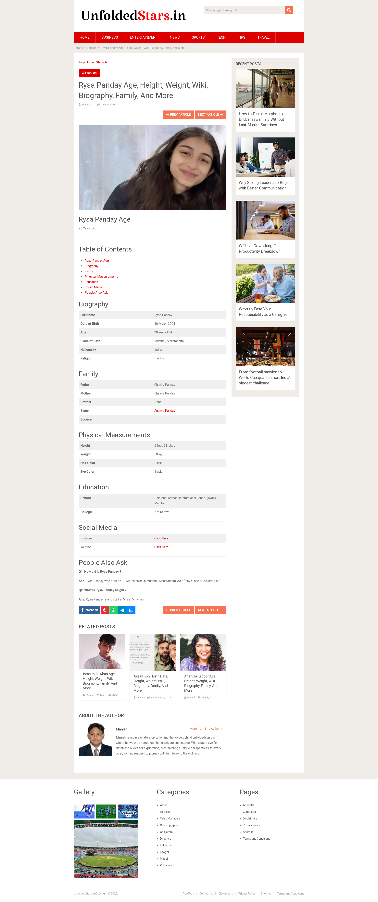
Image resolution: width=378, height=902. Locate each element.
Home (85, 37)
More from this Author (205, 728)
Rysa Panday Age (97, 261)
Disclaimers (250, 818)
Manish (86, 104)
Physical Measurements (101, 276)
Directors (165, 838)
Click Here (161, 538)
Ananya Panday (164, 411)
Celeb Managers (170, 818)
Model (164, 858)
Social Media (94, 287)
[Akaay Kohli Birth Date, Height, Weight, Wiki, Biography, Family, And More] (153, 652)
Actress (165, 811)
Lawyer (164, 852)
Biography (91, 266)
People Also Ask (96, 292)
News (175, 37)
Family (89, 271)
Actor (163, 805)
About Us (248, 805)
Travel (263, 37)
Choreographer (169, 825)
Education (91, 282)
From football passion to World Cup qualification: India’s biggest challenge (265, 377)
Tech (221, 37)
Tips (241, 37)
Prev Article (180, 114)
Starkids (91, 73)
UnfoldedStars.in (84, 893)
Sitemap (248, 831)
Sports (198, 37)
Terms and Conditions (256, 838)
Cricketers (166, 831)
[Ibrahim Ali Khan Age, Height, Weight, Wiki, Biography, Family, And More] (102, 651)
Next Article (209, 114)
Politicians (166, 865)
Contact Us (250, 811)
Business (110, 37)
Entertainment (144, 37)
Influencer (166, 845)
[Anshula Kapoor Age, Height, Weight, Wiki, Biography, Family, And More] (203, 652)
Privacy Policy (251, 825)
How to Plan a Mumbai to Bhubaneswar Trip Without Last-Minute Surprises (261, 119)
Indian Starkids (97, 62)
